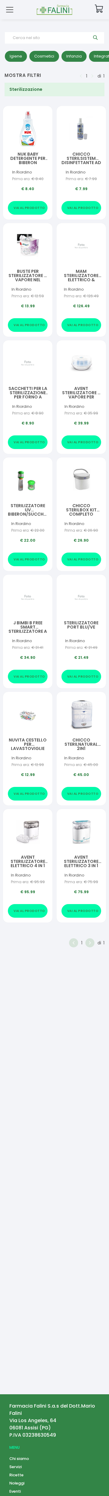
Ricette (16, 1475)
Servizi (15, 1466)
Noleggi (17, 1483)
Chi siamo (19, 1458)
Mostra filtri (23, 75)
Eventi (15, 1491)
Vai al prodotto (29, 208)
